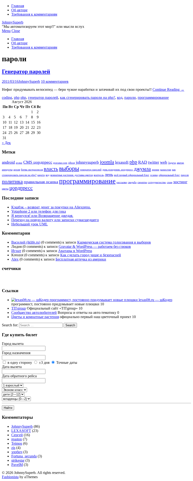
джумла (142, 169)
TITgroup (18, 308)
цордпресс (21, 188)
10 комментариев (54, 81)
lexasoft (122, 162)
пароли (130, 97)
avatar (19, 163)
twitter (153, 162)
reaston (16, 439)
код (119, 97)
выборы (69, 168)
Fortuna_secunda (24, 456)
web (163, 162)
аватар (180, 163)
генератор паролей (43, 97)
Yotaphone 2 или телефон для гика (38, 211)
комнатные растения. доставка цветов (71, 175)
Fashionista (10, 477)
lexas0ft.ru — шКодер (155, 300)
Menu (6, 31)
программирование (153, 97)
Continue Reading (168, 89)
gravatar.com (60, 163)
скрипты (142, 182)
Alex (15, 259)
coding (7, 97)
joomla (107, 162)
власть (51, 169)
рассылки (122, 182)
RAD (142, 162)
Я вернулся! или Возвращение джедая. (42, 216)
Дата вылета (12, 367)
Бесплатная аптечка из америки (81, 259)
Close (16, 31)
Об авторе (19, 10)
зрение (155, 169)
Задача (172, 163)
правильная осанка (41, 181)
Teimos (16, 443)
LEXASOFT (21, 431)
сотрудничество (157, 182)
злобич (16, 452)
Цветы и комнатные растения (35, 317)
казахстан (165, 169)
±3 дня (44, 363)
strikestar (17, 460)
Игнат (16, 251)
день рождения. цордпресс (117, 169)
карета (41, 175)
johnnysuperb (87, 162)
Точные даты (66, 363)
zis (13, 448)
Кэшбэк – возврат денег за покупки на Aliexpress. (51, 207)
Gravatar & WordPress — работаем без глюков (95, 247)
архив (16, 169)
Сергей (17, 435)
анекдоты (7, 169)
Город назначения (16, 353)
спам (169, 182)
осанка (154, 175)
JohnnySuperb (12, 22)
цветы (5, 188)
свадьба (132, 182)
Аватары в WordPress (75, 251)
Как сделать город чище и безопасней (90, 255)
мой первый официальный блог (131, 175)
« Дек (6, 143)
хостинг (180, 181)
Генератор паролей (26, 71)
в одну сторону (20, 363)
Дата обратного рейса (19, 376)
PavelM (17, 465)
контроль (99, 175)
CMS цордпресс (37, 162)
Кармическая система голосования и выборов (114, 242)
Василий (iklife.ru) (25, 242)
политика (12, 181)
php (17, 97)
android (8, 162)
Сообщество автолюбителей (34, 313)
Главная (17, 6)
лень (109, 174)
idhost (71, 163)
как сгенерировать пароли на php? (87, 97)
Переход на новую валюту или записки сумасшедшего (55, 220)
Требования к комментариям (34, 14)
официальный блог (169, 175)
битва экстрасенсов (32, 169)
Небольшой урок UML (29, 224)
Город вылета (13, 344)
